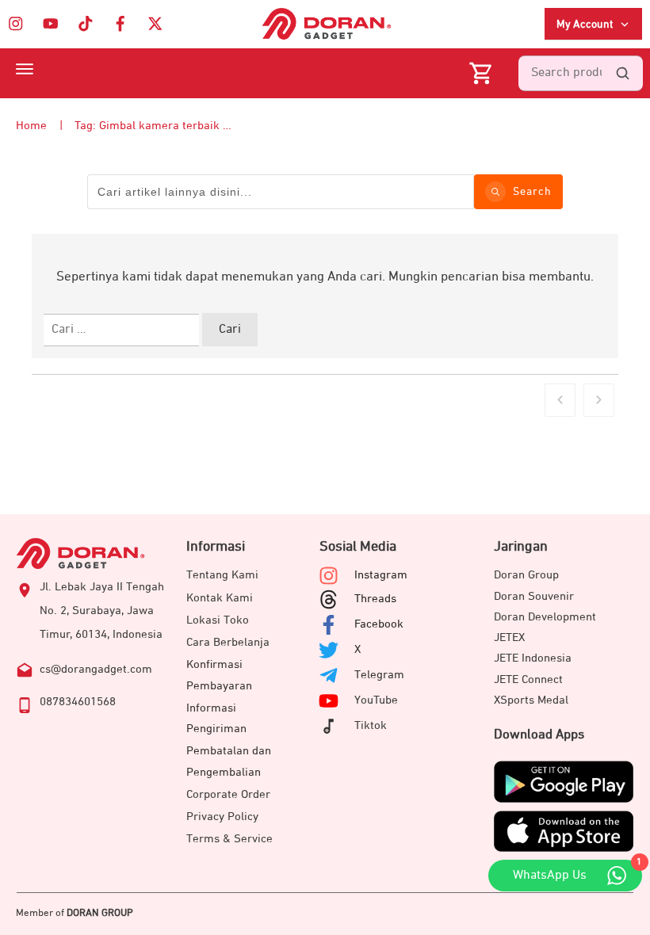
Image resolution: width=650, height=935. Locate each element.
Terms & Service (229, 839)
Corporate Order (228, 794)
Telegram (379, 675)
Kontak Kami (219, 598)
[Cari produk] (622, 74)
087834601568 (78, 702)
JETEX (509, 637)
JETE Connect (528, 679)
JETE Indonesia (533, 658)
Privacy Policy (222, 816)
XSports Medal (531, 700)
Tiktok (370, 725)
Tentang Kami (222, 575)
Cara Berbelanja (228, 642)
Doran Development (545, 617)
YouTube (376, 700)
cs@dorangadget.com (96, 669)
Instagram (380, 575)
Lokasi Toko (217, 620)
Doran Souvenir (534, 596)
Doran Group (526, 575)
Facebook (378, 624)
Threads (375, 599)
